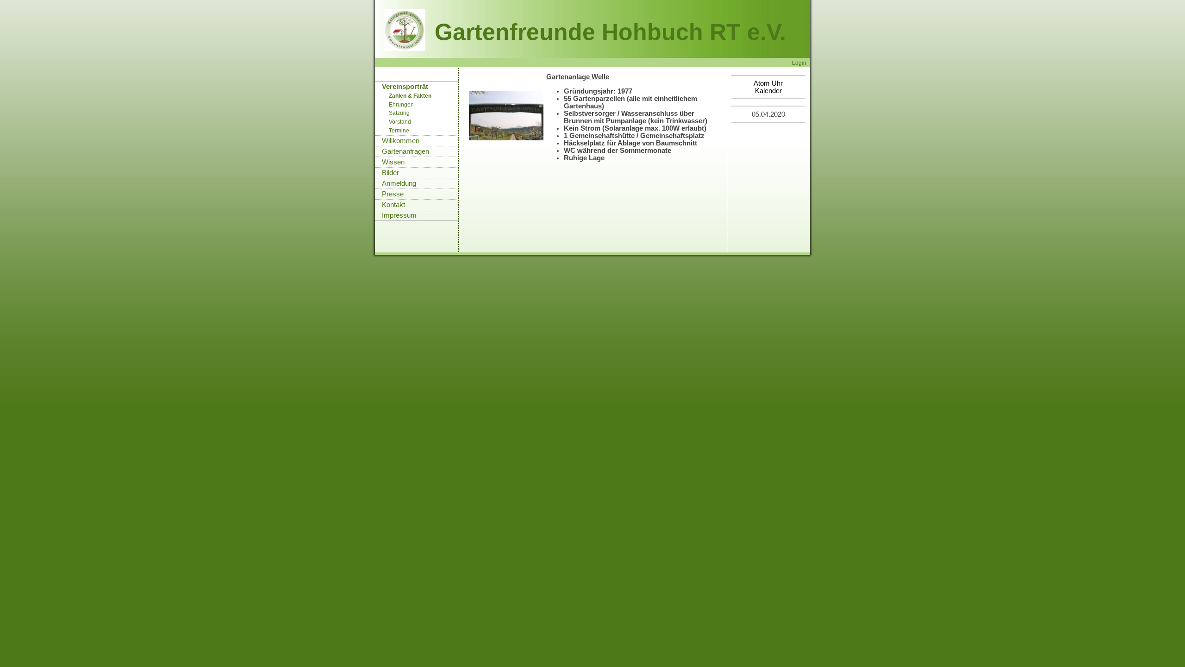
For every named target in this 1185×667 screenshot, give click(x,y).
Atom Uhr (768, 83)
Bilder (390, 172)
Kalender (768, 90)
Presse (393, 194)
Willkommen (400, 141)
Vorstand (400, 122)
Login (799, 63)
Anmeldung (399, 183)
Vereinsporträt (405, 86)
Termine (399, 130)
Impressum (399, 215)
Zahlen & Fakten (410, 96)
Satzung (399, 113)
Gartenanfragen (405, 151)
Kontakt (393, 204)
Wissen (393, 162)
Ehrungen (401, 104)
